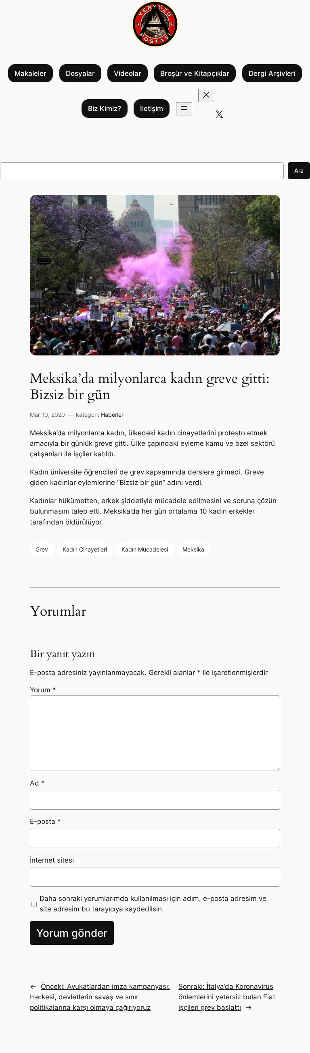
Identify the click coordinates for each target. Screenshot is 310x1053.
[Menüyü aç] (184, 108)
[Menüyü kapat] (206, 95)
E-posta (45, 821)
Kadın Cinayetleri (85, 549)
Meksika (193, 549)
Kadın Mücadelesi (144, 549)
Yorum (43, 690)
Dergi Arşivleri (272, 73)
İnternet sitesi (52, 860)
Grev (42, 549)
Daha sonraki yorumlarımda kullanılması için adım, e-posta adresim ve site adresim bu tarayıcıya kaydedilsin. (153, 903)
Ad (37, 783)
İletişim (151, 108)
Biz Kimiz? (104, 108)
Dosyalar (80, 73)
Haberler (112, 414)
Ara (4, 157)
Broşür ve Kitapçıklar (194, 73)
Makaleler (30, 73)
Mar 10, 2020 (47, 414)
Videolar (127, 73)
